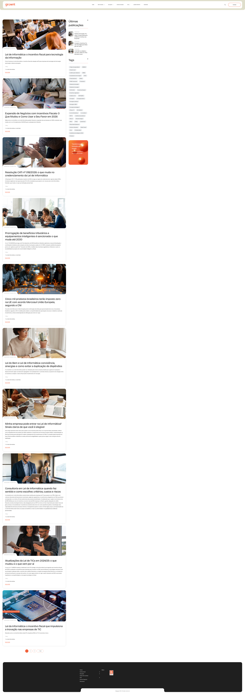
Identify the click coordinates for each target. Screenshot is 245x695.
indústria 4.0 (72, 95)
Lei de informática (10, 69)
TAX (71, 130)
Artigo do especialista (74, 67)
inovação (72, 98)
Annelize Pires (13, 107)
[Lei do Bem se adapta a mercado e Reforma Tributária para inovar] (71, 51)
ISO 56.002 (79, 110)
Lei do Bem (18, 128)
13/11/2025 (6, 554)
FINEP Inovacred (73, 81)
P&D (71, 121)
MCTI (71, 115)
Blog (6, 66)
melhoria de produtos (80, 115)
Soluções (82, 673)
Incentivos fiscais (81, 90)
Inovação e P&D (73, 104)
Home (81, 670)
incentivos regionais (74, 92)
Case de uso (72, 70)
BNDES (84, 67)
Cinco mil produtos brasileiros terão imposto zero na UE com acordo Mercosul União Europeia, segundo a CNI (33, 302)
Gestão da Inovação (74, 84)
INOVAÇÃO (81, 95)
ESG (85, 75)
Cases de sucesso (84, 675)
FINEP (81, 78)
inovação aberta (80, 98)
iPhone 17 (72, 110)
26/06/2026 (6, 166)
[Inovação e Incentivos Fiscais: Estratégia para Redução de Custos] (71, 43)
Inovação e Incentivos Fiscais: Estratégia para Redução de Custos (81, 44)
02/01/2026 (6, 482)
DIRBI (84, 72)
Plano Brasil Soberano (74, 124)
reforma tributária (74, 127)
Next (40, 651)
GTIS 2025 (72, 90)
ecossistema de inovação (75, 75)
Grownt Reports (83, 679)
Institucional (82, 671)
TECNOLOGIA (78, 130)
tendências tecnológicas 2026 (76, 133)
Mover (71, 118)
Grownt (117, 691)
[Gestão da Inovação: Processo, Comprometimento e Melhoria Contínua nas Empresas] (71, 33)
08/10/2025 (6, 620)
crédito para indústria (74, 72)
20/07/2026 (6, 48)
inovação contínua (74, 101)
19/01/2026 (6, 417)
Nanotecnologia (79, 118)
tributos (71, 135)
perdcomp (83, 121)
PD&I (76, 121)
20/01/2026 (6, 227)
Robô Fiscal (83, 127)
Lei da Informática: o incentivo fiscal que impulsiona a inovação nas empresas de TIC (34, 628)
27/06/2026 (6, 107)
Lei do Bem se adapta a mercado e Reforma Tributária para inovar (81, 52)
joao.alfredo (12, 48)
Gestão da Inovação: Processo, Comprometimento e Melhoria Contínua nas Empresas (80, 36)
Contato (234, 4)
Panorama (82, 681)
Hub (81, 677)
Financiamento (73, 78)
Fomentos (82, 81)
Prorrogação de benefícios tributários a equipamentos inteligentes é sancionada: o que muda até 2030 (31, 236)
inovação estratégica (74, 107)
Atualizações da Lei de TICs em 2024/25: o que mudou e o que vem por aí (31, 562)
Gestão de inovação (74, 87)
